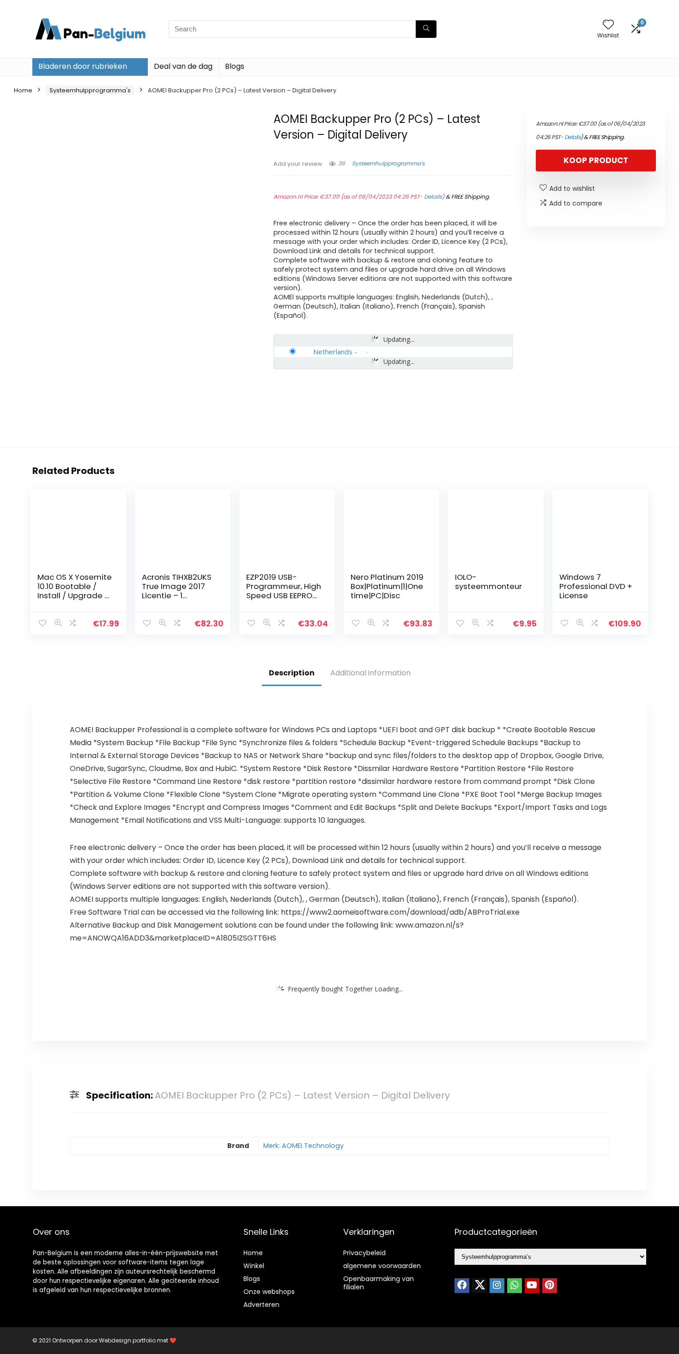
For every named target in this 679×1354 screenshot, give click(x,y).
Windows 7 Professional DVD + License (595, 586)
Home (23, 90)
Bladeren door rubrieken (82, 66)
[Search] (426, 29)
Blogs (234, 66)
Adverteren (261, 1304)
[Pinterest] (549, 1285)
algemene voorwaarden (382, 1265)
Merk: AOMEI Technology (303, 1145)
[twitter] (479, 1285)
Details (433, 196)
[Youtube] (532, 1285)
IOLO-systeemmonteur (490, 581)
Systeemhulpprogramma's (90, 90)
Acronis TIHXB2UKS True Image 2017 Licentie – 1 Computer (177, 590)
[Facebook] (462, 1285)
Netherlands (332, 351)
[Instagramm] (497, 1285)
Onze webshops (269, 1291)
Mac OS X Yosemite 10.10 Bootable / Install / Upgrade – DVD (74, 590)
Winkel (253, 1265)
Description (292, 673)
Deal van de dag (183, 66)
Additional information (370, 673)
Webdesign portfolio (127, 1340)
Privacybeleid (364, 1252)
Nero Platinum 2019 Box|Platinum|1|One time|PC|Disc (387, 586)
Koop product (596, 160)
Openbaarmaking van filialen (378, 1283)
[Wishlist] (608, 25)
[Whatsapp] (514, 1285)
